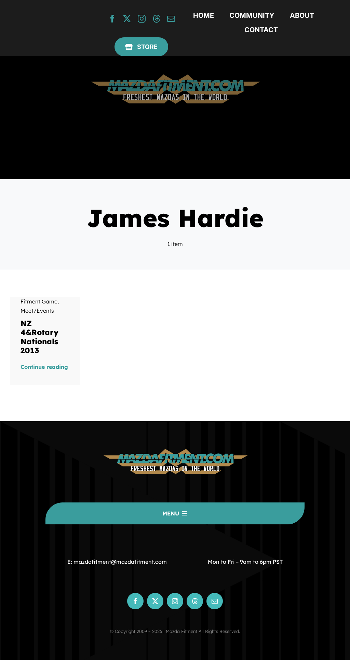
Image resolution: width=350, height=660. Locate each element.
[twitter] (127, 19)
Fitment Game (39, 301)
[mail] (171, 19)
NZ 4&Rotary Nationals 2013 (39, 337)
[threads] (156, 19)
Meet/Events (37, 310)
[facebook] (112, 19)
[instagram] (142, 19)
